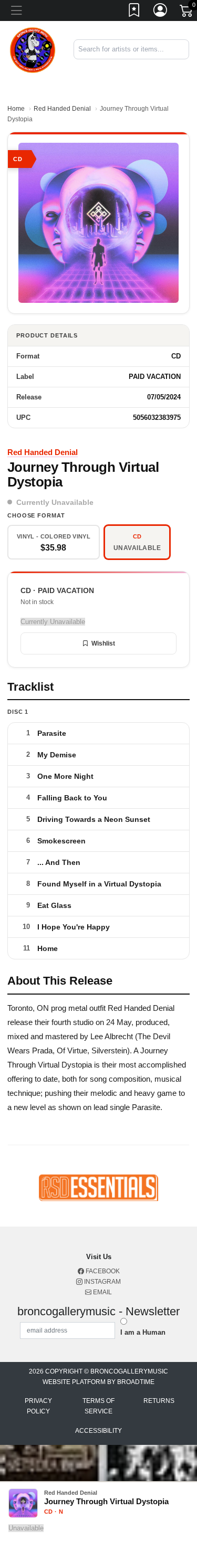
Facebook (102, 1271)
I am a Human (142, 1332)
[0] (187, 12)
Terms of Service (98, 1406)
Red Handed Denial (62, 108)
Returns (158, 1400)
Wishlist (103, 643)
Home (16, 108)
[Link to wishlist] (134, 12)
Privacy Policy (38, 1406)
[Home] (33, 49)
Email (101, 1292)
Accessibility (98, 1430)
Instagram (101, 1281)
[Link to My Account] (160, 12)
